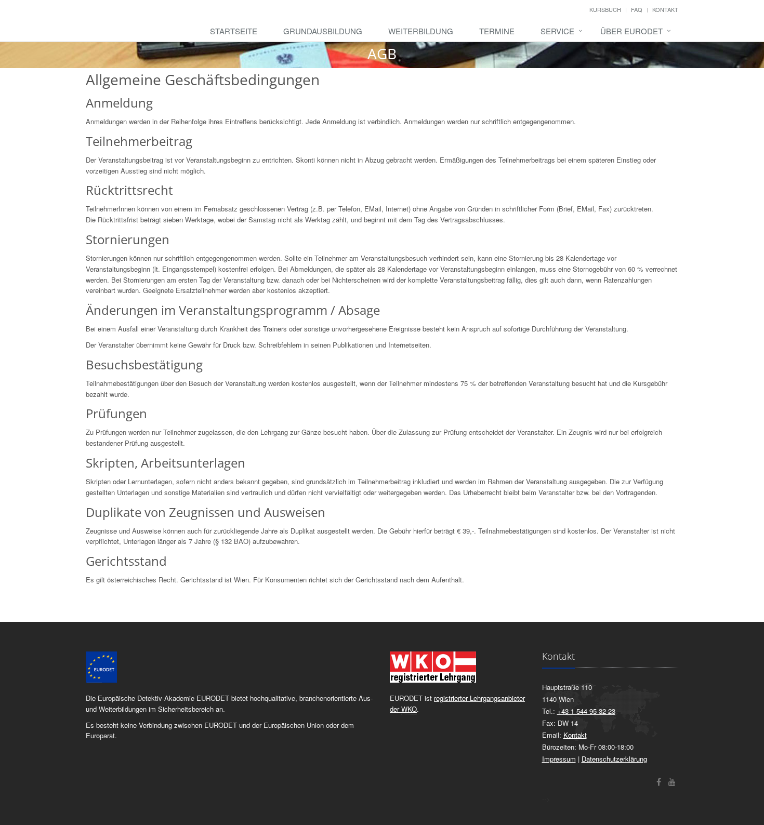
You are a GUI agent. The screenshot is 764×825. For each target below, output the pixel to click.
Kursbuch (605, 9)
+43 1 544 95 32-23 (586, 711)
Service (557, 30)
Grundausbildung (322, 30)
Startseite (233, 30)
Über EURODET (631, 30)
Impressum (559, 759)
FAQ (636, 9)
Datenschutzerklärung (614, 759)
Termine (497, 30)
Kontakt (665, 9)
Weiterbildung (420, 30)
